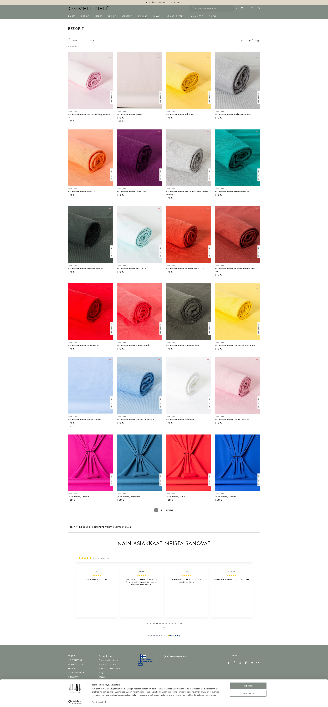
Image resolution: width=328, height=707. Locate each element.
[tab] (147, 623)
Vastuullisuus (105, 656)
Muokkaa (247, 693)
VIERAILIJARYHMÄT (77, 672)
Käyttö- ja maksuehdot (110, 668)
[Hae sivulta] (192, 8)
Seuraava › (169, 510)
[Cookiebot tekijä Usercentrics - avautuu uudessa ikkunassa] (75, 702)
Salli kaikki (248, 686)
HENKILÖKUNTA (75, 664)
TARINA (71, 668)
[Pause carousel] (164, 627)
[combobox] (209, 8)
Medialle (103, 676)
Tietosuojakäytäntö (108, 660)
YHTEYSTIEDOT (75, 660)
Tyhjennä (229, 8)
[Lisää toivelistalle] (110, 55)
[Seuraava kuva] (258, 2)
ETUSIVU (72, 656)
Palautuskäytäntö (107, 664)
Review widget (155, 635)
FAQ (101, 672)
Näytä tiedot (97, 702)
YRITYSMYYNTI (74, 676)
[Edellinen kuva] (70, 2)
